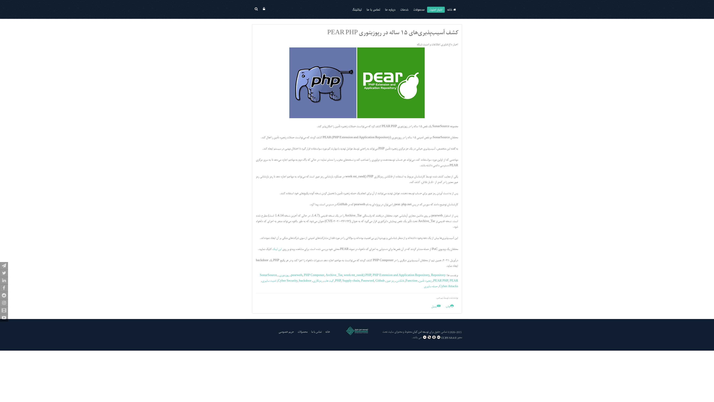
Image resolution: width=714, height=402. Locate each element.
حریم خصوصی (286, 332)
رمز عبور (390, 281)
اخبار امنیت (436, 9)
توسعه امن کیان (421, 332)
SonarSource (268, 275)
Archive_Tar (334, 275)
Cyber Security (288, 281)
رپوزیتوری (284, 275)
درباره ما (390, 9)
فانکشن (400, 281)
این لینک (277, 249)
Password (367, 281)
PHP (338, 281)
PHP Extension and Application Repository (401, 275)
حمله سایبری (431, 286)
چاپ (448, 306)
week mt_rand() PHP (357, 275)
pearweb (296, 275)
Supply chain (351, 281)
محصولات (419, 9)
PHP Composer (314, 275)
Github (380, 281)
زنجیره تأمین (425, 281)
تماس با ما (373, 9)
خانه (450, 9)
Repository (438, 275)
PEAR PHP (440, 281)
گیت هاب (329, 281)
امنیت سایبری (269, 281)
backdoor (305, 281)
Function (411, 281)
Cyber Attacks (448, 286)
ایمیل (434, 306)
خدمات (404, 9)
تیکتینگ (357, 9)
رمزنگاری (317, 281)
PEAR (454, 281)
